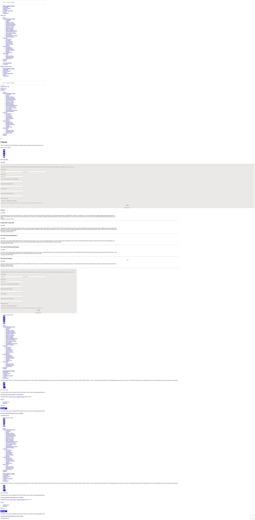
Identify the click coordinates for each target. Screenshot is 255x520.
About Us (5, 38)
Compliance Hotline (20, 396)
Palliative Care (9, 52)
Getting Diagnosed (10, 36)
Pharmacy (5, 59)
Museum (7, 45)
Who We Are (8, 39)
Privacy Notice (13, 396)
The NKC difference (10, 50)
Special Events (9, 58)
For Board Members (7, 63)
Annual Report (9, 42)
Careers (4, 12)
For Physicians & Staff (8, 10)
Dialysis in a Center (10, 27)
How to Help (6, 53)
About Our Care (6, 46)
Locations (5, 9)
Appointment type (4, 198)
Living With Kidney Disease (9, 18)
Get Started (8, 20)
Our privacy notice (127, 207)
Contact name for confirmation (7, 193)
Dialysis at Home (9, 28)
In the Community (9, 44)
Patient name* (3, 169)
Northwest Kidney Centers (6, 66)
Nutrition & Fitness (10, 22)
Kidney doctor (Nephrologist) (7, 183)
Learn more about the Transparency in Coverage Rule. (12, 394)
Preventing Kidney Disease (11, 35)
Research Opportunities (11, 24)
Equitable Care (9, 47)
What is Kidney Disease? (11, 33)
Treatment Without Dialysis (11, 30)
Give (7, 54)
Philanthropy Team (10, 57)
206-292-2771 (4, 88)
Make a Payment (6, 8)
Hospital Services (9, 48)
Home (4, 17)
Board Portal (5, 13)
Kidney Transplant (10, 29)
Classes (7, 21)
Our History (8, 40)
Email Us (5, 403)
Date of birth (3, 174)
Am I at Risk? (9, 34)
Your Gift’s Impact (10, 55)
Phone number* (4, 188)
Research (8, 51)
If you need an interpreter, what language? (9, 179)
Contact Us (5, 64)
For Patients (5, 7)
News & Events (9, 41)
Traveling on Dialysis (10, 23)
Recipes (5, 60)
